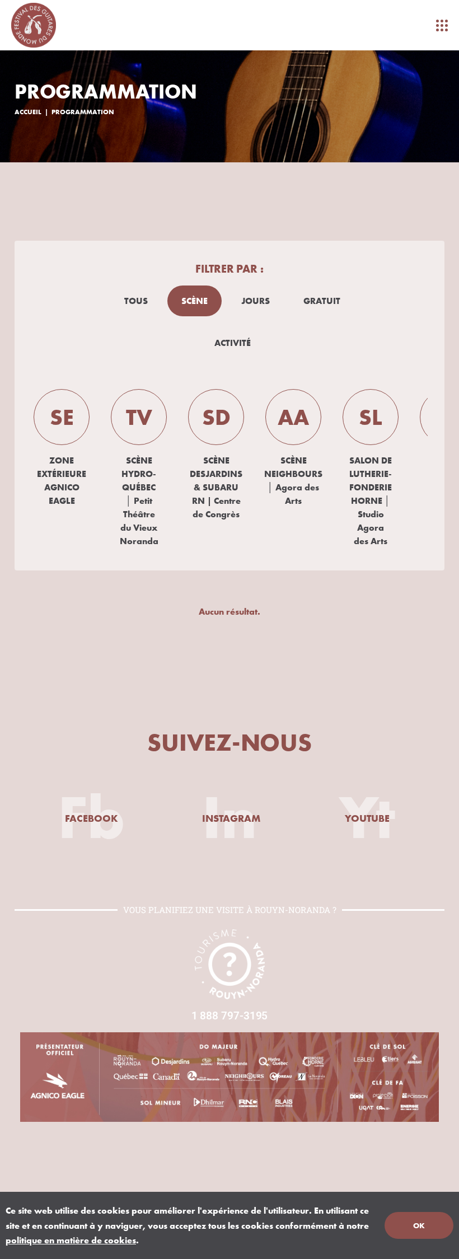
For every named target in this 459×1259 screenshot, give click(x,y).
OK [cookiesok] (419, 1225)
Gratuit (321, 300)
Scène (194, 300)
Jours (255, 300)
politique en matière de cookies (71, 1240)
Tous (136, 300)
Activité (232, 342)
